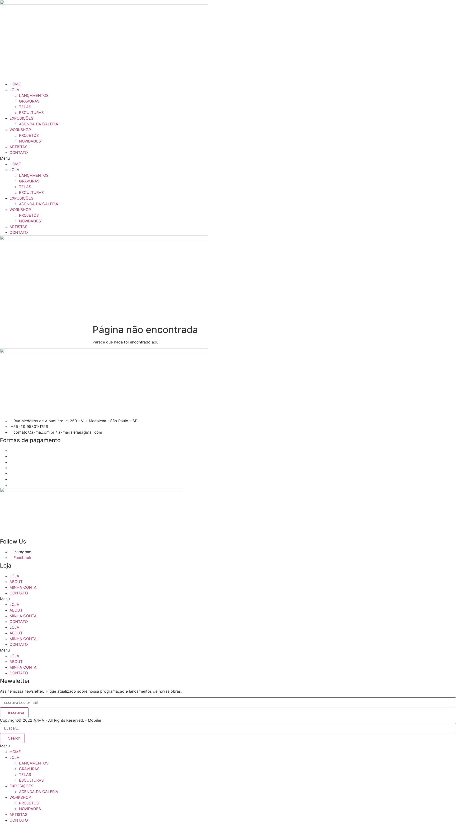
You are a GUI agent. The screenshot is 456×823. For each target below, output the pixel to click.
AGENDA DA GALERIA (38, 124)
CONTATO (19, 152)
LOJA (14, 89)
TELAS (25, 106)
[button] (228, 158)
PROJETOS (29, 135)
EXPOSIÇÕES (21, 118)
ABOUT (16, 581)
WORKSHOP (20, 129)
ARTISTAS (18, 146)
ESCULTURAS (31, 112)
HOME (15, 84)
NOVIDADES (30, 141)
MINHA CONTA (23, 587)
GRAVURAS (29, 101)
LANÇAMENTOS (33, 95)
